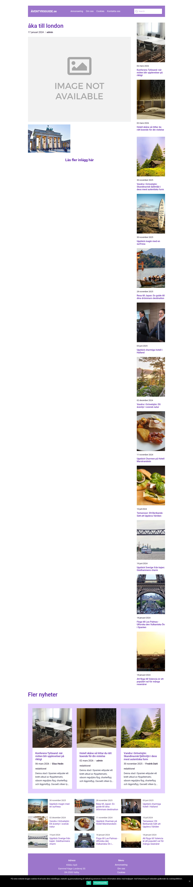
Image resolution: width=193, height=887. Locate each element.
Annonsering (77, 11)
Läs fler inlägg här (79, 160)
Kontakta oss (113, 11)
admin (50, 32)
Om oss (90, 11)
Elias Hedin (57, 763)
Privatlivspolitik (100, 883)
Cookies (100, 11)
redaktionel (40, 768)
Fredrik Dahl (151, 763)
